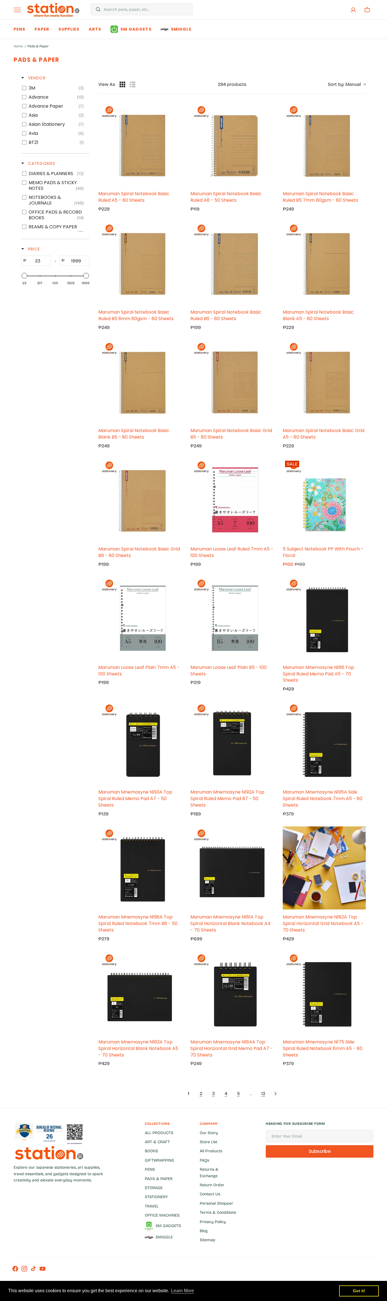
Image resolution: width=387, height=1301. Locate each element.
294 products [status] (232, 84)
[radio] (122, 84)
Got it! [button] (359, 1291)
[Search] (96, 9)
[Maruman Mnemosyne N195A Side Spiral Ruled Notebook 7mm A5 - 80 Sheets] (324, 743)
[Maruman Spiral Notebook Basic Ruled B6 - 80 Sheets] (231, 263)
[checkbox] (54, 88)
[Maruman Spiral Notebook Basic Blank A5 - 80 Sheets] (324, 263)
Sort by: (344, 84)
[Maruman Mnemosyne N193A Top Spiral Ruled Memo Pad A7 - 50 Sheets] (139, 743)
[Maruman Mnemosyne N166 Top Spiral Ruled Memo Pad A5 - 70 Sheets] (324, 618)
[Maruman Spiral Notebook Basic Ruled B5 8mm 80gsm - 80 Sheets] (139, 263)
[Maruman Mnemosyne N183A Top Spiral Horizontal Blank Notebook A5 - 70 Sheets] (139, 992)
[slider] (24, 276)
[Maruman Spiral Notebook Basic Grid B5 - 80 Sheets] (231, 381)
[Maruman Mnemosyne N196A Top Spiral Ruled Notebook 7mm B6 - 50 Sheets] (139, 867)
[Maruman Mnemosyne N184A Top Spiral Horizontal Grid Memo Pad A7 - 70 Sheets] (231, 992)
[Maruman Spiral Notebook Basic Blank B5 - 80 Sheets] (139, 381)
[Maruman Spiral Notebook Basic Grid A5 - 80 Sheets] (324, 381)
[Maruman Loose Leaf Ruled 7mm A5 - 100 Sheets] (231, 499)
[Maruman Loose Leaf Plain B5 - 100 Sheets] (231, 618)
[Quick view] (175, 180)
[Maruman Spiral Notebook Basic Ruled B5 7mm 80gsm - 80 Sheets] (324, 144)
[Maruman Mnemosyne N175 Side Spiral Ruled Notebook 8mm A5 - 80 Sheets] (324, 992)
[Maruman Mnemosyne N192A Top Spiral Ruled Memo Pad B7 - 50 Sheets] (231, 743)
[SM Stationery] (53, 10)
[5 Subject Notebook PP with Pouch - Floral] (324, 499)
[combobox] (146, 9)
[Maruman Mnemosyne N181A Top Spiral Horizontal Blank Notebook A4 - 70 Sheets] (231, 867)
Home (18, 46)
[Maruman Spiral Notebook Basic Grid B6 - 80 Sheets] (139, 499)
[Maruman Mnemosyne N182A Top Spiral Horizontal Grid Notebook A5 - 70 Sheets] (324, 867)
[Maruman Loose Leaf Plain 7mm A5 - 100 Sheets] (139, 618)
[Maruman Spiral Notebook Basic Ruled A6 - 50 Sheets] (231, 144)
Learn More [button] (182, 1290)
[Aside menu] (19, 10)
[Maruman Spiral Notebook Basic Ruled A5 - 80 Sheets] (139, 144)
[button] (353, 10)
